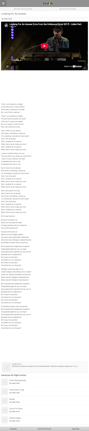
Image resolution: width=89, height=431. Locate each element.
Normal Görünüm (44, 429)
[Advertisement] (44, 86)
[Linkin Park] (6, 371)
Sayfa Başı (75, 429)
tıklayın (75, 366)
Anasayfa (13, 429)
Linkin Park (7, 19)
